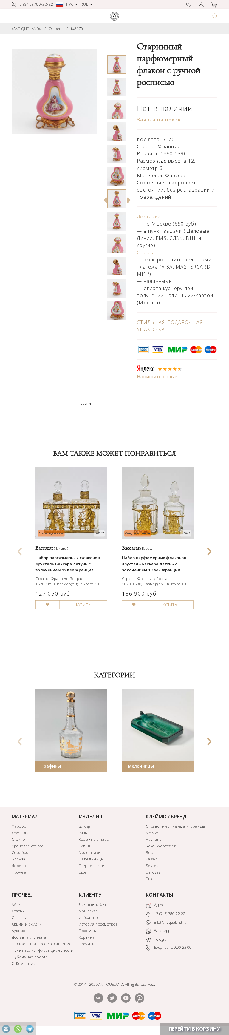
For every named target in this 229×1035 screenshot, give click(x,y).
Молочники (90, 852)
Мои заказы (90, 911)
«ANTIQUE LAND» (26, 28)
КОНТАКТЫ (159, 894)
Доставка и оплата (29, 937)
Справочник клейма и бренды (175, 826)
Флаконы (56, 28)
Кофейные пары (94, 839)
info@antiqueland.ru (169, 922)
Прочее (19, 872)
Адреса (159, 904)
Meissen (153, 832)
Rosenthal (155, 852)
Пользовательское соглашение (42, 943)
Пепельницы (91, 859)
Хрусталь (20, 832)
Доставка (148, 216)
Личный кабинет (95, 904)
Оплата (146, 252)
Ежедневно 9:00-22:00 (172, 947)
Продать (87, 943)
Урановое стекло (28, 846)
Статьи (18, 911)
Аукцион (20, 930)
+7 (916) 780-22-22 (169, 913)
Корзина (87, 937)
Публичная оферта (30, 957)
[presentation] (20, 549)
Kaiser (151, 859)
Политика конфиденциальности (43, 950)
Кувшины (88, 846)
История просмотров (98, 924)
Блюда (85, 826)
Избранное (89, 917)
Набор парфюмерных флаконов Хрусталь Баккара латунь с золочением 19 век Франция (67, 564)
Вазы (83, 832)
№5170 (77, 28)
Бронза (18, 859)
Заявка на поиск (159, 119)
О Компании (24, 963)
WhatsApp (161, 930)
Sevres (152, 865)
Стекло (18, 839)
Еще (83, 872)
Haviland (154, 839)
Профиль (87, 930)
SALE (16, 904)
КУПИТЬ (83, 604)
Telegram (161, 939)
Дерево (19, 865)
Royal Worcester (161, 846)
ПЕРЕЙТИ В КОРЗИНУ (194, 1028)
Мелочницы (141, 766)
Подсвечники (92, 865)
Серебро (20, 852)
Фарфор (19, 826)
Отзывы (19, 917)
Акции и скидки (27, 924)
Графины (51, 766)
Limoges (153, 872)
